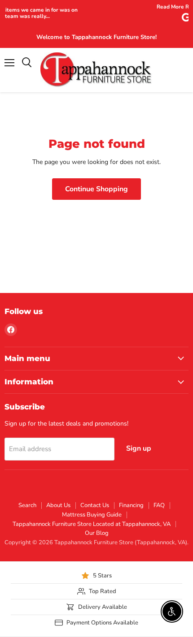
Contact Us (94, 505)
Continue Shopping (96, 189)
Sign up (138, 448)
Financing (131, 505)
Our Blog (97, 533)
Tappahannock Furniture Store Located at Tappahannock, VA (92, 524)
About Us (58, 505)
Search (27, 505)
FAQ (159, 505)
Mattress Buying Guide (92, 515)
